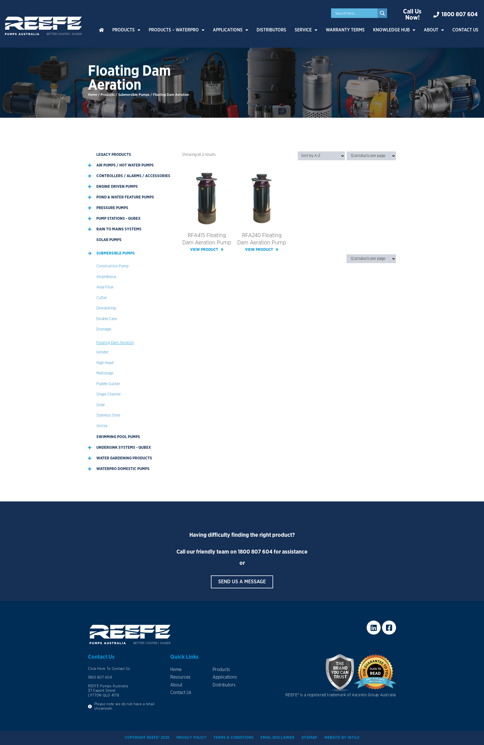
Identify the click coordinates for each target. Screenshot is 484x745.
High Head (104, 363)
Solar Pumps (109, 240)
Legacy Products (113, 155)
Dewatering (106, 308)
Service (303, 30)
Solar (100, 405)
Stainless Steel (108, 415)
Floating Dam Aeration (115, 343)
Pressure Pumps (112, 208)
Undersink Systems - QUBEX (123, 448)
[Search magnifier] (382, 13)
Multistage (104, 373)
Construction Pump (112, 266)
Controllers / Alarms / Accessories (133, 176)
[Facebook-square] (389, 628)
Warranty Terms (345, 30)
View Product (204, 250)
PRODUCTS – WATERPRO (174, 30)
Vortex (102, 426)
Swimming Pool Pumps (118, 437)
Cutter (101, 298)
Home (92, 95)
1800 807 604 (255, 552)
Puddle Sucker (108, 384)
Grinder (102, 352)
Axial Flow (105, 287)
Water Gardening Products (124, 458)
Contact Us (465, 30)
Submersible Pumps (134, 95)
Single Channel (108, 394)
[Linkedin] (374, 628)
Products (123, 30)
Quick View (206, 222)
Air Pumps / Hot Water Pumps (125, 165)
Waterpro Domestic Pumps (123, 469)
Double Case (106, 319)
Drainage (103, 329)
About (431, 30)
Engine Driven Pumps (117, 187)
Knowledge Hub (391, 30)
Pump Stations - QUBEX (118, 219)
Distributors (271, 30)
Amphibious (106, 277)
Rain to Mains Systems (118, 229)
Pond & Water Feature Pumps (125, 197)
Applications (228, 30)
